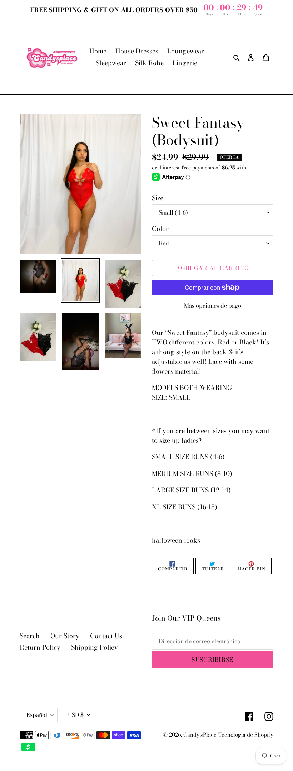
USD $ (76, 714)
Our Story (64, 636)
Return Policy (40, 647)
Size (157, 198)
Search (30, 636)
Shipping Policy (94, 647)
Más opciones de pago (212, 305)
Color (160, 228)
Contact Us (106, 636)
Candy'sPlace (200, 735)
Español (36, 714)
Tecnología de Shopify (245, 735)
